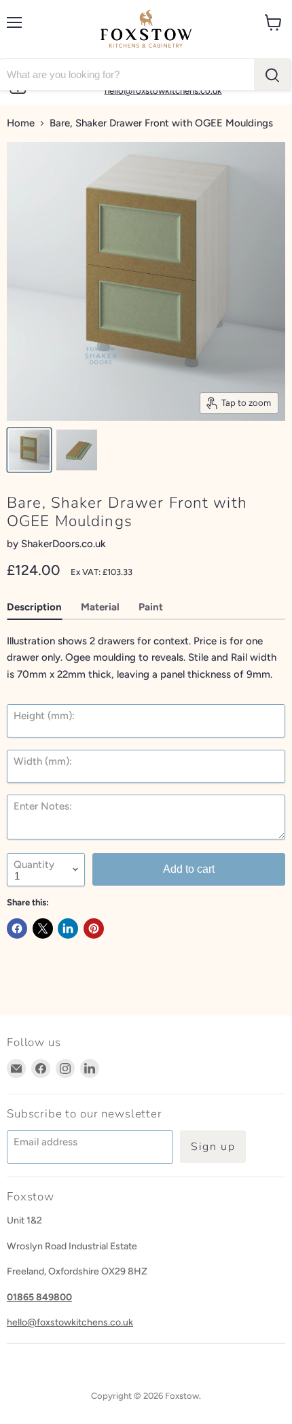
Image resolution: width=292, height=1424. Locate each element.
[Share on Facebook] (17, 928)
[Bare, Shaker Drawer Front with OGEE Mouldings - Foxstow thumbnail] (29, 450)
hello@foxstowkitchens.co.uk (70, 1322)
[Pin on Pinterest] (94, 928)
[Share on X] (43, 928)
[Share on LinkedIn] (68, 928)
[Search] (272, 74)
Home (21, 123)
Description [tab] (34, 607)
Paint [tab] (151, 607)
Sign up (213, 1146)
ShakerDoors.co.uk (63, 544)
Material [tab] (100, 607)
